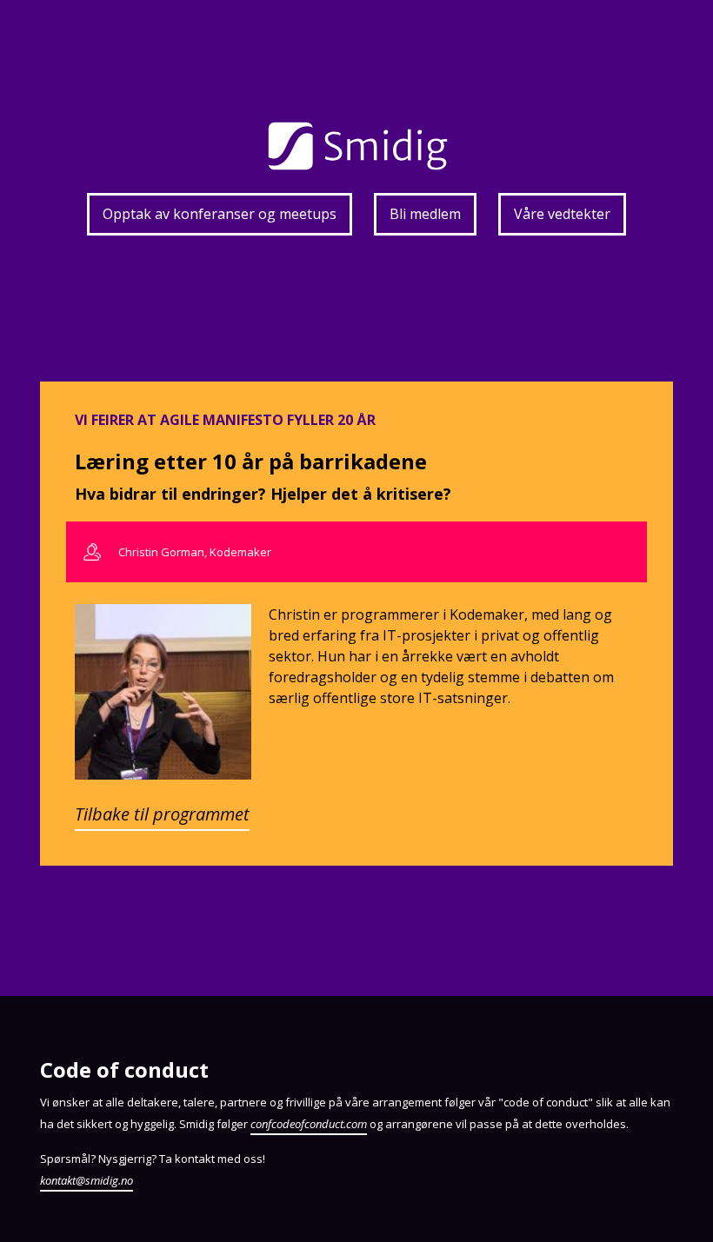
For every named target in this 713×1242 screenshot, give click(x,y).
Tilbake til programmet (162, 814)
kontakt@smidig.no (86, 1180)
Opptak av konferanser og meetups (220, 213)
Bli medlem (425, 213)
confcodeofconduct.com (308, 1124)
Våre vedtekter (562, 213)
